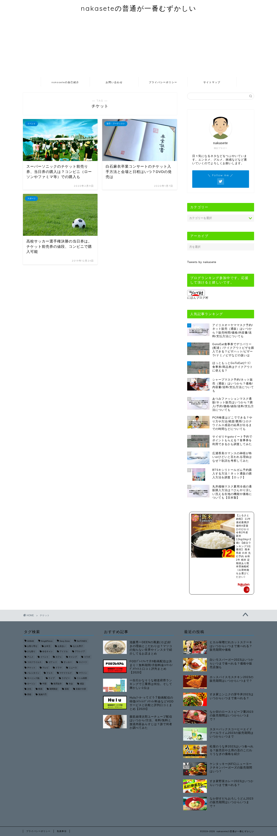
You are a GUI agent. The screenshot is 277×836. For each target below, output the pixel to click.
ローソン (31, 684)
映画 (40, 689)
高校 (29, 694)
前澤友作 (58, 684)
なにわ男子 (78, 646)
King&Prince (47, 641)
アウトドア (80, 651)
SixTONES (82, 641)
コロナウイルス (34, 662)
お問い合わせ (114, 82)
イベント (44, 657)
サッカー (68, 662)
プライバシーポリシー (163, 82)
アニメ (30, 657)
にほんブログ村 (197, 297)
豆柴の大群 (81, 689)
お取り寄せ (32, 646)
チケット (31, 667)
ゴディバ (52, 662)
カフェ (59, 657)
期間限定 (53, 689)
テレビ (45, 667)
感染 (82, 684)
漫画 (67, 689)
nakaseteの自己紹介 (65, 82)
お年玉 (47, 646)
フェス (49, 673)
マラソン (83, 673)
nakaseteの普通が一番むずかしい (138, 8)
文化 (29, 689)
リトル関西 (82, 678)
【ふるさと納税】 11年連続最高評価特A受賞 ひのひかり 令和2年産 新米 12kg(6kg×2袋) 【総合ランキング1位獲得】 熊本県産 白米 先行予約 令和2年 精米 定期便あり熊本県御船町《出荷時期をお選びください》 (243, 546)
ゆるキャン (47, 651)
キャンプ (73, 657)
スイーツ (83, 662)
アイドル (64, 651)
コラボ (87, 657)
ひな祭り (31, 651)
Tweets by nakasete (201, 262)
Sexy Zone (65, 641)
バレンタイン (33, 673)
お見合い (62, 646)
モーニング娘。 (34, 678)
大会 (71, 684)
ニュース (73, 667)
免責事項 (62, 831)
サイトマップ (211, 82)
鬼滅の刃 (42, 694)
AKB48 (30, 641)
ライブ (51, 678)
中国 (44, 684)
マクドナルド (66, 673)
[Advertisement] (138, 46)
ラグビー (66, 678)
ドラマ (59, 667)
